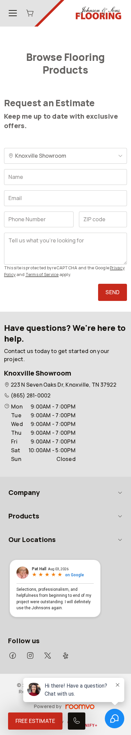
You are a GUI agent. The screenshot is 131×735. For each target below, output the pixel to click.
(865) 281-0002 (30, 395)
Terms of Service (42, 274)
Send (112, 292)
